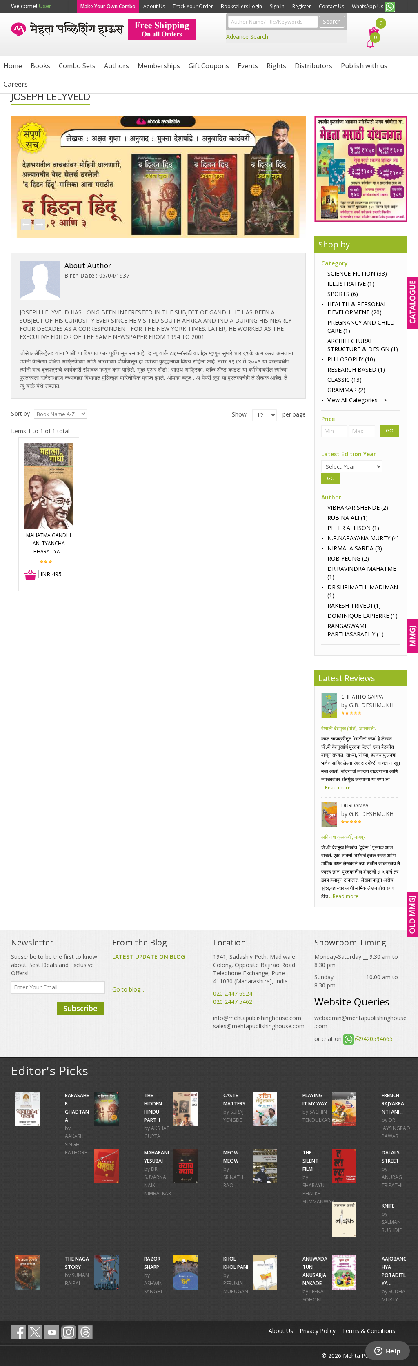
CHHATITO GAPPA (362, 696)
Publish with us (364, 65)
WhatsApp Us (368, 6)
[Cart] (369, 31)
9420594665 (376, 1039)
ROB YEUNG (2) (348, 558)
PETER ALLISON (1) (353, 528)
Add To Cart (30, 575)
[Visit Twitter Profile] (35, 1332)
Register (301, 6)
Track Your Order (193, 6)
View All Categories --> (357, 400)
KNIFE (388, 1205)
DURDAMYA (355, 805)
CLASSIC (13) (344, 379)
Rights (276, 65)
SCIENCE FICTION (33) (357, 273)
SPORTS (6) (342, 294)
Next (39, 225)
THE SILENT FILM (310, 1160)
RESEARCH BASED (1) (356, 369)
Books (40, 65)
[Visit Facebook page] (18, 1332)
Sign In (277, 6)
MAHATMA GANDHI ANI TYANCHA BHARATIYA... (48, 543)
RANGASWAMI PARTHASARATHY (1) (355, 630)
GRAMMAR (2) (346, 390)
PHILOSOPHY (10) (351, 359)
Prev (25, 225)
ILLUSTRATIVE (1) (350, 283)
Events (248, 65)
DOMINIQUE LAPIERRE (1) (362, 615)
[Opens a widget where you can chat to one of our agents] (387, 1351)
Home (13, 65)
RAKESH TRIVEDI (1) (354, 605)
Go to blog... (128, 989)
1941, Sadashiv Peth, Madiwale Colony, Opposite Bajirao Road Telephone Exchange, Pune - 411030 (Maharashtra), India (254, 969)
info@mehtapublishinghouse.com (257, 1018)
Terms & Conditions (368, 1331)
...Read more (336, 787)
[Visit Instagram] (68, 1332)
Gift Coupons (209, 65)
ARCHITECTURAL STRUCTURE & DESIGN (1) (362, 345)
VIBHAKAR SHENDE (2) (357, 507)
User (45, 6)
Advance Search (247, 36)
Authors (116, 65)
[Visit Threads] (85, 1332)
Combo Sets (77, 65)
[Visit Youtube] (51, 1332)
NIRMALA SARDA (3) (354, 548)
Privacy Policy (318, 1331)
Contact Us (331, 6)
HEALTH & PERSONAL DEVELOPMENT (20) (357, 308)
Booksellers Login (241, 6)
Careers (16, 84)
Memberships (159, 65)
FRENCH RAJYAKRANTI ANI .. (393, 1103)
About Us (154, 6)
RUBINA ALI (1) (347, 517)
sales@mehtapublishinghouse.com (259, 1026)
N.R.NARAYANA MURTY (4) (363, 538)
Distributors (313, 65)
